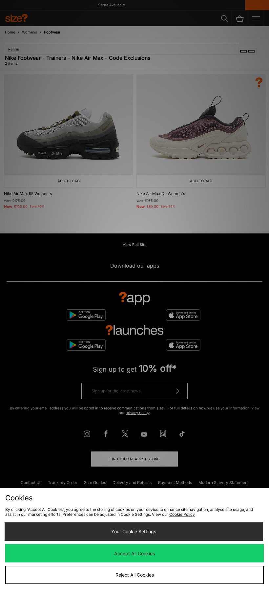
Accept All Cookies (134, 553)
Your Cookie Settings (133, 531)
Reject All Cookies (134, 575)
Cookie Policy (182, 514)
